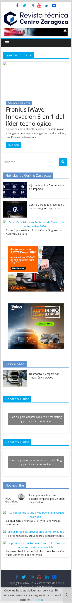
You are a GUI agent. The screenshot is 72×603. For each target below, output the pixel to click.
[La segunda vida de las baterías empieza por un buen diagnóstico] (15, 493)
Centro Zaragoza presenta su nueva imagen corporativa (46, 206)
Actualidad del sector (19, 103)
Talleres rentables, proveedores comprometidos (35, 535)
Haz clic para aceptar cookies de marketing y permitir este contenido (36, 419)
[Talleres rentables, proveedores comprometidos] (33, 531)
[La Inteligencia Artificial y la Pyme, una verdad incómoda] (35, 512)
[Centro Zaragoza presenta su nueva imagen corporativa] (15, 203)
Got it (39, 600)
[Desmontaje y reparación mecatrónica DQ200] (15, 372)
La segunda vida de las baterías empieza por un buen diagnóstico (47, 498)
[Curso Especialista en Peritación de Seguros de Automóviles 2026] (35, 222)
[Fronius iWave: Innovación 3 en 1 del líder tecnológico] (36, 64)
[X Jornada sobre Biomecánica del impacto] (15, 183)
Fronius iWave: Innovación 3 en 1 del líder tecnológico (35, 116)
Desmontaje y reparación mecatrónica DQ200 (44, 375)
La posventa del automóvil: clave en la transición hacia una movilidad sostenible (35, 552)
